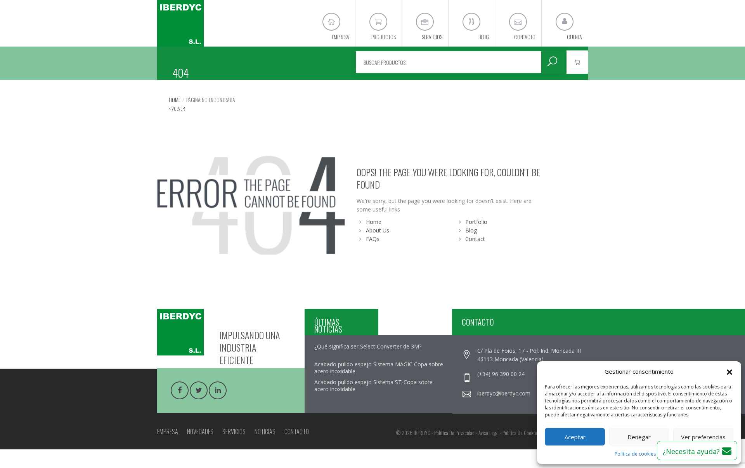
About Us (377, 230)
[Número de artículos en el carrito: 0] (577, 62)
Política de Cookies (520, 433)
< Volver (177, 108)
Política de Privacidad (454, 433)
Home (174, 99)
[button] (729, 371)
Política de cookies (635, 454)
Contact (475, 239)
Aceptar (575, 437)
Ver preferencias (703, 437)
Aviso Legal (488, 433)
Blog (471, 230)
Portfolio (476, 221)
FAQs (372, 239)
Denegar (639, 437)
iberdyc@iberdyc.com (503, 393)
